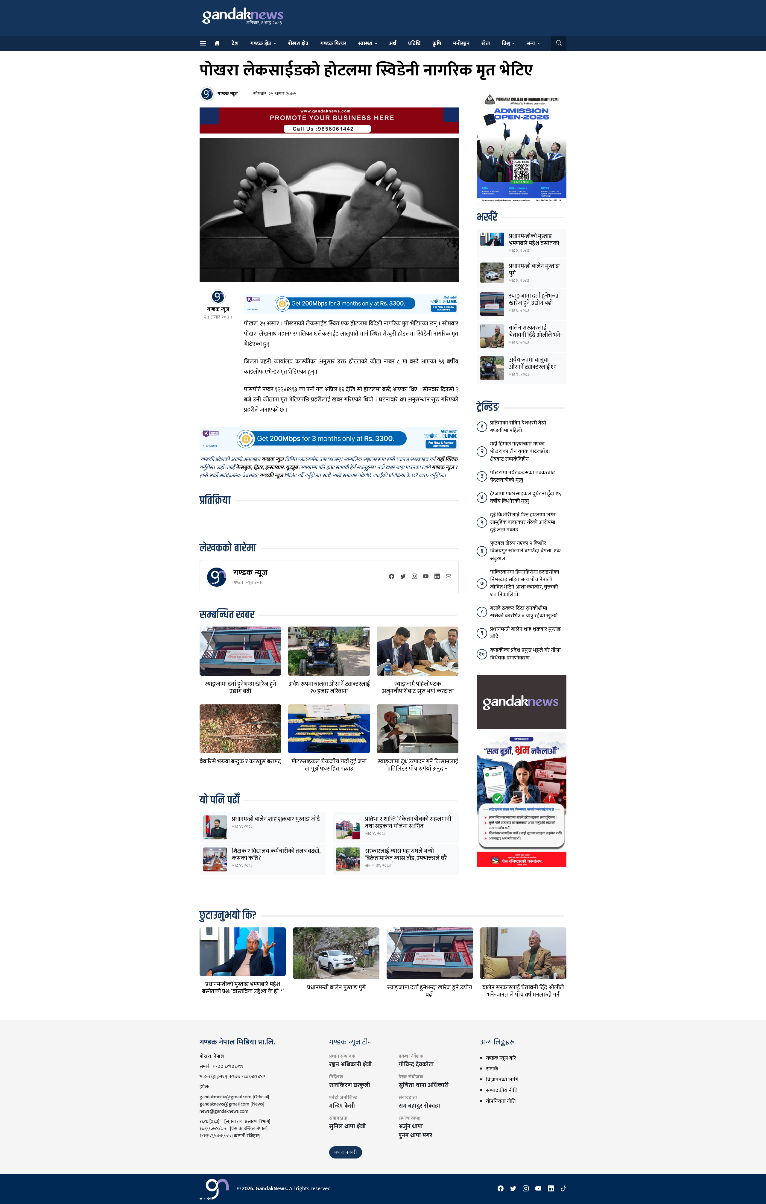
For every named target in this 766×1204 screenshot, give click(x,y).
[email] (448, 577)
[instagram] (414, 577)
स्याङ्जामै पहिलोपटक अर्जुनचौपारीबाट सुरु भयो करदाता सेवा (418, 691)
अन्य (530, 43)
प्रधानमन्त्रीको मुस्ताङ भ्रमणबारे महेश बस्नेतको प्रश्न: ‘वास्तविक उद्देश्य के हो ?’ (243, 988)
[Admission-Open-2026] (521, 147)
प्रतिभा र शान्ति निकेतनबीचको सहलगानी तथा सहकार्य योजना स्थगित (408, 822)
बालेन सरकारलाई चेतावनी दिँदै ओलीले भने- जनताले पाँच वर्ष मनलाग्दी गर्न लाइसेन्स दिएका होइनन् (523, 994)
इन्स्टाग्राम (274, 467)
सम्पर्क (492, 1069)
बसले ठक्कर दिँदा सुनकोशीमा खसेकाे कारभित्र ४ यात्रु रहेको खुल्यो (524, 612)
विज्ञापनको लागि (502, 1079)
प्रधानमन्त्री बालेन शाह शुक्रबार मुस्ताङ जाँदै (276, 819)
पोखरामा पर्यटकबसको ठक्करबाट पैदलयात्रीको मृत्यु (522, 476)
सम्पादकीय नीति (501, 1090)
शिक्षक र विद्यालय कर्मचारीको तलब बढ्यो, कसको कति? (276, 854)
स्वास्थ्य (365, 43)
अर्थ (392, 43)
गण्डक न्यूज (250, 572)
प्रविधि (414, 43)
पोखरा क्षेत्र (298, 43)
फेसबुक (243, 467)
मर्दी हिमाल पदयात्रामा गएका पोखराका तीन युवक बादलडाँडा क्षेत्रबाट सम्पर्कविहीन (520, 451)
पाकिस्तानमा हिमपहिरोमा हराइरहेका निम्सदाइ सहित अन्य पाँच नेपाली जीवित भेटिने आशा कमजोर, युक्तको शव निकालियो (524, 583)
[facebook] (391, 577)
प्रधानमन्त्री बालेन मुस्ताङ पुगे (534, 269)
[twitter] (403, 577)
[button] (558, 43)
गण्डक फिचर (333, 43)
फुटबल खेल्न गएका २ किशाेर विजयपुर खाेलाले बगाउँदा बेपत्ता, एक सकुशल (525, 551)
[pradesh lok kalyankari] (521, 799)
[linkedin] (437, 577)
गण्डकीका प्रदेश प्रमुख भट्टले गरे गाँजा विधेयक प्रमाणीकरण (525, 654)
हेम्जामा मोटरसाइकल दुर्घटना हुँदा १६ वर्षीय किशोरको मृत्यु (525, 497)
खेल (485, 43)
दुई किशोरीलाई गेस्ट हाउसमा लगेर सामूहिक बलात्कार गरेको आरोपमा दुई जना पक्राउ (523, 522)
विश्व (506, 43)
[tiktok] (563, 1189)
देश (235, 43)
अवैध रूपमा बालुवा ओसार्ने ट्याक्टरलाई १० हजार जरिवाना (329, 687)
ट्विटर (258, 467)
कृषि (436, 43)
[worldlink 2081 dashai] (351, 303)
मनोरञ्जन (461, 43)
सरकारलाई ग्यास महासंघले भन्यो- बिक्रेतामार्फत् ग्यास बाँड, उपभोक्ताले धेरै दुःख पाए (406, 858)
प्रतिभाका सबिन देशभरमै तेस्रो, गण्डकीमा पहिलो (518, 426)
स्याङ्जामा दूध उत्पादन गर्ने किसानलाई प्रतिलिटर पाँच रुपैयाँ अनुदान (418, 765)
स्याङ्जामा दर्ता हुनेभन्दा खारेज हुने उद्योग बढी (240, 687)
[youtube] (425, 577)
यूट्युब (292, 467)
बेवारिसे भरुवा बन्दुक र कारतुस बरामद (240, 761)
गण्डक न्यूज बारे (501, 1058)
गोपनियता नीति (501, 1101)
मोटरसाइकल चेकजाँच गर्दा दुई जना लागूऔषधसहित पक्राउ (329, 765)
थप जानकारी (346, 1152)
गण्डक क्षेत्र (260, 43)
